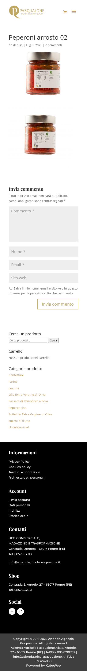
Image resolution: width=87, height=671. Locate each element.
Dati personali (19, 505)
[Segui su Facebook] (12, 611)
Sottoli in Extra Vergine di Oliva (30, 414)
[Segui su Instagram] (20, 611)
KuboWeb (53, 665)
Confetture (16, 375)
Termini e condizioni (24, 472)
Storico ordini (19, 516)
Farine (13, 382)
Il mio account (19, 500)
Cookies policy (20, 467)
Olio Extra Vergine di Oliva (27, 395)
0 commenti (53, 45)
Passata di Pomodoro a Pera (28, 401)
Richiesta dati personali (26, 477)
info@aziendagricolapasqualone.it (34, 562)
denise (18, 45)
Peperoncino (17, 408)
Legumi (14, 388)
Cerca (53, 340)
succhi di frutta (19, 421)
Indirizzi (14, 510)
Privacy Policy (19, 462)
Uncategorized (19, 427)
